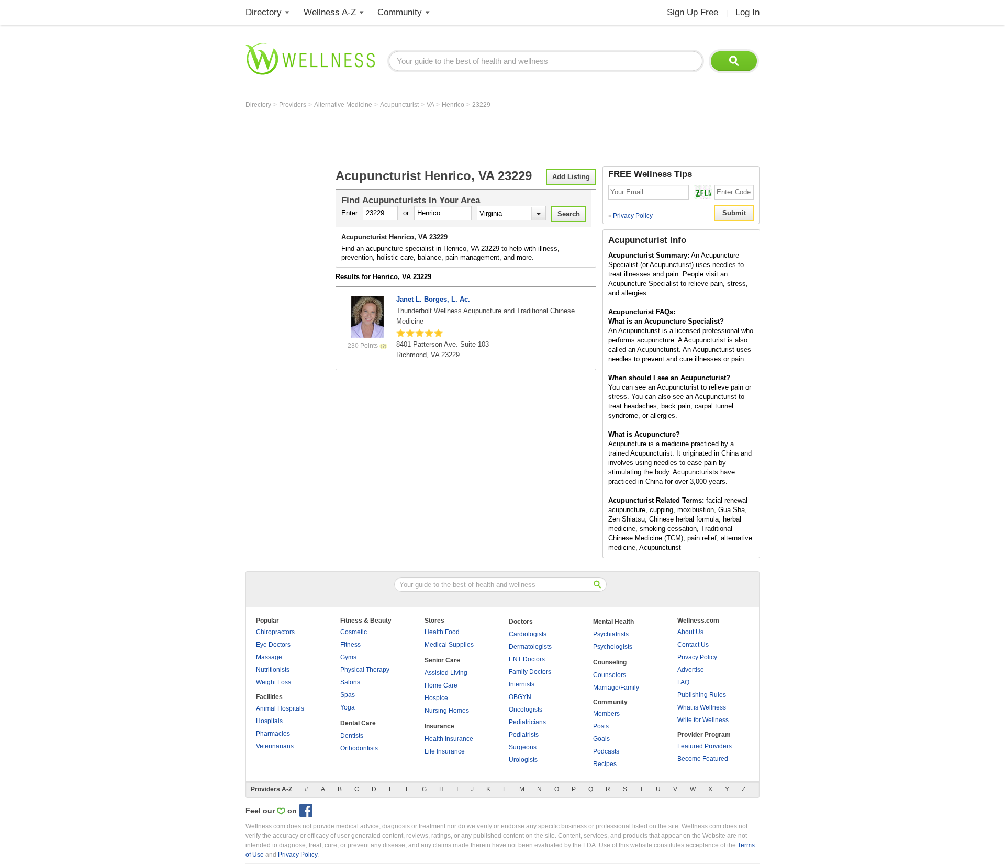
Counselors (609, 675)
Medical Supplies (449, 644)
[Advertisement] (436, 137)
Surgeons (523, 747)
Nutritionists (272, 669)
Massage (269, 657)
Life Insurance (445, 751)
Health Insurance (449, 739)
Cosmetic (353, 632)
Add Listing (571, 177)
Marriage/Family (616, 687)
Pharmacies (273, 733)
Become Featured (702, 758)
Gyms (348, 657)
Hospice (436, 698)
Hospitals (269, 721)
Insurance (439, 726)
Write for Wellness (703, 720)
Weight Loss (273, 682)
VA (431, 104)
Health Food (442, 632)
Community (399, 12)
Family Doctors (530, 671)
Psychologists (612, 646)
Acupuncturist (400, 104)
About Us (690, 632)
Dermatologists (530, 646)
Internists (521, 684)
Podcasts (606, 751)
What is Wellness (701, 707)
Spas (347, 695)
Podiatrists (524, 734)
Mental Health (613, 621)
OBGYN (520, 697)
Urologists (523, 759)
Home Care (441, 685)
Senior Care (442, 660)
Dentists (351, 735)
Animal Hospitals (280, 708)
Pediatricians (527, 722)
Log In (747, 12)
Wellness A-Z (330, 12)
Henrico (454, 104)
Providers (293, 104)
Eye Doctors (273, 644)
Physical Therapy (364, 669)
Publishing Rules (701, 695)
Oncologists (525, 709)
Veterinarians (275, 746)
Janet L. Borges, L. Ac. (433, 299)
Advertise (690, 669)
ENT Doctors (527, 659)
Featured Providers (704, 746)
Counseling (610, 662)
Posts (601, 726)
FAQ (683, 682)
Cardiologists (527, 634)
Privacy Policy (630, 215)
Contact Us (693, 644)
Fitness (350, 644)
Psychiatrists (611, 634)
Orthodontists (359, 748)
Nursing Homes (447, 710)
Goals (601, 739)
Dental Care (358, 723)
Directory (263, 12)
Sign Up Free (692, 12)
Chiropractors (275, 632)
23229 (481, 104)
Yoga (347, 707)
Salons (350, 682)
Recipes (605, 764)
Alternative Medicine (344, 104)
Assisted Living (446, 673)
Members (606, 713)
